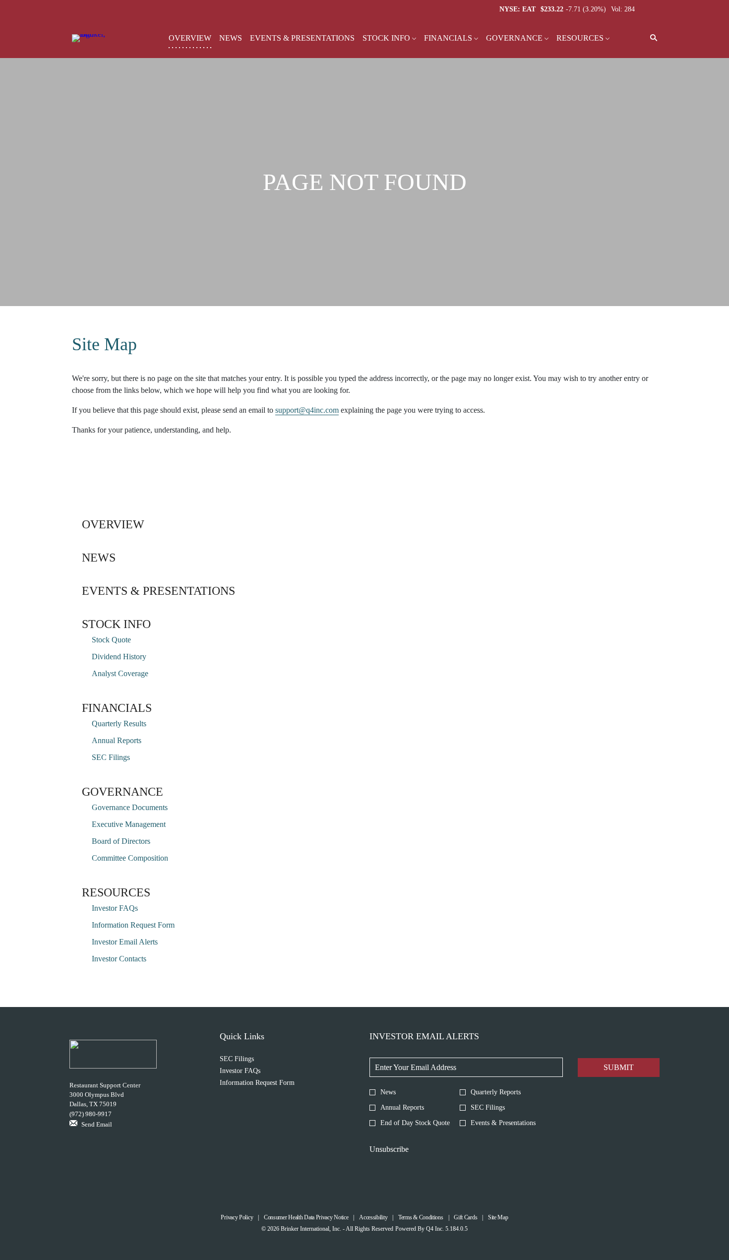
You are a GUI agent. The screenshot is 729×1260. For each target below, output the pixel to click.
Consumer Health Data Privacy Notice (306, 1217)
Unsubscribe (389, 1149)
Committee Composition (130, 858)
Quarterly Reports (496, 1092)
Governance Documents (130, 807)
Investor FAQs (115, 908)
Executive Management (129, 824)
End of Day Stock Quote (415, 1123)
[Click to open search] (651, 38)
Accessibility (373, 1217)
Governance (122, 791)
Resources (116, 892)
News (99, 557)
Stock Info (116, 624)
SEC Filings (111, 757)
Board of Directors (121, 841)
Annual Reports (116, 740)
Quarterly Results (119, 723)
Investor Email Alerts (125, 942)
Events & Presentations (158, 590)
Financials (117, 707)
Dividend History (119, 656)
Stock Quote (111, 639)
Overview (113, 524)
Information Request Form (133, 925)
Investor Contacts (119, 958)
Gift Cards (465, 1217)
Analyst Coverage (120, 673)
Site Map (498, 1217)
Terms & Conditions (420, 1217)
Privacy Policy (237, 1217)
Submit (619, 1067)
